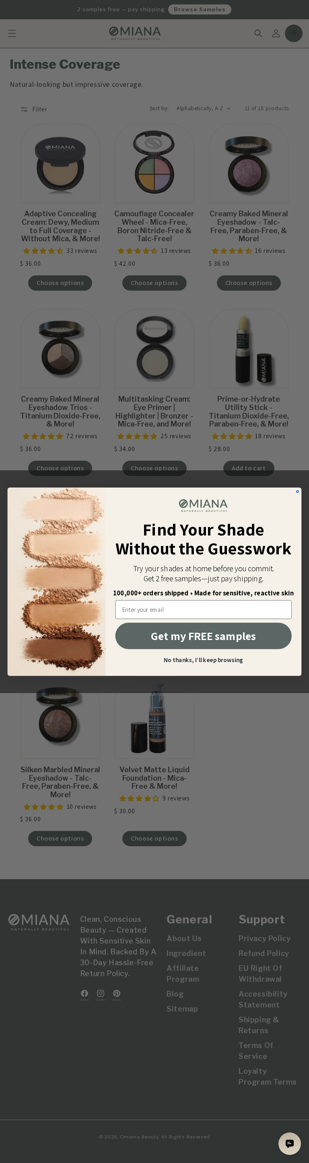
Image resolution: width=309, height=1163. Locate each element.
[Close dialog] (298, 491)
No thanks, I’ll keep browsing (203, 660)
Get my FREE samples (203, 635)
